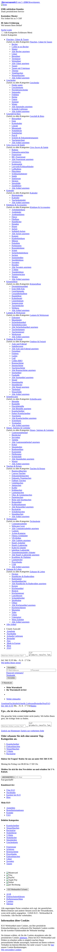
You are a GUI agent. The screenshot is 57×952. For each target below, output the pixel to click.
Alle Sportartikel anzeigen (22, 377)
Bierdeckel (16, 435)
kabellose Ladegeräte (20, 550)
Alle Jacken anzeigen (20, 234)
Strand (14, 380)
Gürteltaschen (17, 483)
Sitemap (9, 904)
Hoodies (15, 265)
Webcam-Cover (18, 526)
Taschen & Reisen (14, 466)
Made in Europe (13, 643)
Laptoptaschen (18, 492)
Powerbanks (17, 562)
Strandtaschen (17, 514)
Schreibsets (16, 420)
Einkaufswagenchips (20, 152)
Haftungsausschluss (14, 899)
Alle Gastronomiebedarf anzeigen (26, 442)
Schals (14, 250)
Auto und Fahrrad (19, 344)
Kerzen (15, 586)
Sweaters (15, 262)
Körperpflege (11, 281)
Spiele (14, 176)
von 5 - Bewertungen (20, 2)
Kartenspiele (17, 164)
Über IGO (10, 790)
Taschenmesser (18, 332)
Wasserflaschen (18, 75)
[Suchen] (27, 656)
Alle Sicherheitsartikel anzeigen (25, 327)
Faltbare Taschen (19, 480)
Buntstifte (16, 404)
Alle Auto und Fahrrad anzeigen (25, 349)
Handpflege (16, 296)
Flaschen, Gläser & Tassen (17, 39)
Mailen (33, 706)
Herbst (14, 97)
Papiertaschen (17, 497)
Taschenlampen (18, 329)
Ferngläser (16, 351)
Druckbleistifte (18, 406)
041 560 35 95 (7, 706)
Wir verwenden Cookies (11, 950)
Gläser (14, 54)
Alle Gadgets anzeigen (21, 540)
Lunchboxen (17, 595)
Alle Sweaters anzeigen (21, 267)
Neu (8, 641)
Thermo (15, 71)
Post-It (14, 135)
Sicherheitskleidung (20, 253)
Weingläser (16, 61)
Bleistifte (15, 401)
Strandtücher (17, 385)
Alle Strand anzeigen (20, 387)
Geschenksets (17, 87)
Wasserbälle (17, 392)
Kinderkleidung (18, 238)
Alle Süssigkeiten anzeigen (23, 459)
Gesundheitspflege (19, 293)
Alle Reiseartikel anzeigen (23, 507)
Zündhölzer (16, 186)
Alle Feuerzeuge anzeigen (22, 159)
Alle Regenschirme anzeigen (24, 370)
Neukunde (10, 675)
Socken (15, 255)
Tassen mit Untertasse (21, 68)
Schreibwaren (12, 397)
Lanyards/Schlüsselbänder (23, 166)
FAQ (8, 648)
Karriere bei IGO (13, 795)
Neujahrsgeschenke (20, 90)
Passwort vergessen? (15, 673)
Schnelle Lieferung (20, 109)
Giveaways (16, 162)
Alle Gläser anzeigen (20, 63)
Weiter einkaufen (13, 699)
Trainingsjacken (18, 274)
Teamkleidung (18, 272)
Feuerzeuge (16, 154)
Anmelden (11, 667)
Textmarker (16, 423)
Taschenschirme (18, 368)
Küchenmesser (18, 593)
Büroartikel (16, 118)
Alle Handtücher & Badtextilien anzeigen (29, 583)
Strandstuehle (17, 382)
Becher (15, 44)
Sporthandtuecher (19, 581)
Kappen (15, 236)
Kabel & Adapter (19, 548)
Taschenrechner (18, 140)
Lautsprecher (17, 559)
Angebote (10, 631)
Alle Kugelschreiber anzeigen (24, 418)
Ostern (14, 99)
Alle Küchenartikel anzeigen (24, 605)
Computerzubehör (19, 524)
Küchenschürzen (19, 607)
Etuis (14, 121)
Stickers (15, 181)
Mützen (15, 241)
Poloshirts (16, 243)
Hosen (14, 226)
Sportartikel (16, 373)
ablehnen (23, 938)
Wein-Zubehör (18, 619)
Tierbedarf (16, 389)
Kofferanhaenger (19, 504)
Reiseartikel (16, 502)
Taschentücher (18, 305)
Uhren (14, 615)
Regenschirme (18, 363)
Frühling (15, 94)
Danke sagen (17, 85)
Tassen (14, 66)
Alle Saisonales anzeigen (22, 106)
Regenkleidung (18, 248)
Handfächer (16, 222)
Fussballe (15, 375)
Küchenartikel (17, 588)
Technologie (11, 519)
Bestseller (10, 638)
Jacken (14, 229)
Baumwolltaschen (19, 471)
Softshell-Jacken (18, 231)
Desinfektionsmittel (20, 286)
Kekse (14, 444)
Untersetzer (16, 617)
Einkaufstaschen (13, 856)
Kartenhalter (17, 123)
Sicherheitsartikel (19, 322)
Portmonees (16, 245)
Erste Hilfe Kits (18, 289)
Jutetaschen (16, 485)
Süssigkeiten (17, 447)
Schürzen (10, 849)
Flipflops (15, 219)
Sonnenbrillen (17, 257)
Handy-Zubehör (18, 543)
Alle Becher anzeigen (21, 51)
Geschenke (11, 80)
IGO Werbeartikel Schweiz (17, 889)
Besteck (15, 591)
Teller (14, 612)
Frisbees (15, 353)
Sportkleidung (17, 260)
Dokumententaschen (20, 476)
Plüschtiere (16, 171)
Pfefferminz (16, 454)
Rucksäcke (16, 509)
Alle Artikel (11, 624)
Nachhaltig (11, 634)
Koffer (14, 488)
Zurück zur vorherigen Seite (32, 731)
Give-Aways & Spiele (15, 145)
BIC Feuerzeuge (18, 157)
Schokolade (16, 456)
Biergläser (16, 56)
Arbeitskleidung (18, 210)
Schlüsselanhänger (19, 174)
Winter (14, 104)
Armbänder (16, 212)
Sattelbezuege (17, 346)
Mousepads (16, 128)
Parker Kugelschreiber (21, 413)
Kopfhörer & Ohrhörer (21, 557)
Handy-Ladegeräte (19, 545)
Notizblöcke (17, 130)
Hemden (15, 224)
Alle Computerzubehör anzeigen (25, 528)
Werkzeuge (16, 334)
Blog (8, 646)
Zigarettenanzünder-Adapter (23, 552)
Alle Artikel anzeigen (20, 78)
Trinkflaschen (17, 73)
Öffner (14, 603)
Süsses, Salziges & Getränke (18, 428)
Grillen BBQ (17, 361)
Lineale (15, 126)
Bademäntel (17, 579)
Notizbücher (17, 133)
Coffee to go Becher (20, 47)
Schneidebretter (18, 598)
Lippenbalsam (17, 301)
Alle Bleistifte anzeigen (21, 408)
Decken (15, 574)
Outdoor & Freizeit (14, 339)
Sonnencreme (17, 303)
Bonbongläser (17, 449)
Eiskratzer (16, 317)
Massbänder (17, 320)
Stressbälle (16, 183)
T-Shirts (15, 269)
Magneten (16, 610)
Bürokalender (17, 195)
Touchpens (16, 416)
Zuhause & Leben (13, 569)
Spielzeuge (16, 178)
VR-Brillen (16, 538)
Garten (14, 356)
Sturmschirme (17, 365)
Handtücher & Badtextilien (23, 576)
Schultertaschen (18, 512)
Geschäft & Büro (13, 114)
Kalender (10, 190)
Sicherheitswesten (19, 325)
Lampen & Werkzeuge (15, 313)
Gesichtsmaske (18, 291)
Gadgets (15, 531)
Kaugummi (16, 452)
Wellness (15, 308)
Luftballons (16, 169)
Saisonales (16, 92)
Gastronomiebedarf (20, 432)
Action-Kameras (18, 533)
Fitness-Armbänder (20, 536)
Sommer (15, 102)
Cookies (9, 901)
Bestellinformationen (15, 810)
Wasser (15, 461)
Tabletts (15, 440)
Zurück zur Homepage (10, 731)
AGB (8, 894)
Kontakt (9, 813)
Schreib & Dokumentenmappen (25, 138)
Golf (14, 358)
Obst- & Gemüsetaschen (22, 495)
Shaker (14, 49)
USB (14, 564)
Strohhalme (16, 600)
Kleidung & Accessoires (16, 205)
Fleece (14, 217)
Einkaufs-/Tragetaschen (21, 478)
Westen (15, 277)
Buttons (15, 150)
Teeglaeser (16, 59)
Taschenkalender (19, 200)
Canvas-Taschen (18, 473)
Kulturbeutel (17, 298)
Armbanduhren (18, 214)
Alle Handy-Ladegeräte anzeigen (25, 555)
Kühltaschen (17, 490)
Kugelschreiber (18, 411)
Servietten (16, 437)
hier (52, 945)
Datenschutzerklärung (15, 896)
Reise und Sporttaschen (21, 500)
